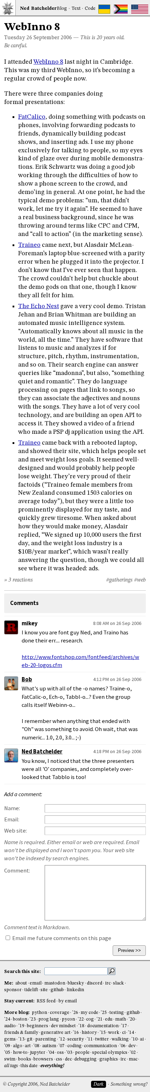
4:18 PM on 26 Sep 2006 (117, 751)
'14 (131, 1032)
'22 (81, 1019)
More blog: (17, 1012)
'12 (62, 1039)
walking (120, 1039)
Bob (27, 679)
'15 (103, 1032)
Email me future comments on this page (61, 938)
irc (108, 983)
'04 (51, 1052)
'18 (81, 1026)
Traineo (29, 245)
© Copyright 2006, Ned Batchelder (36, 1084)
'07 (62, 1046)
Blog (62, 8)
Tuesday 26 (18, 38)
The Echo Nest (38, 306)
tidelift (31, 990)
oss (60, 1052)
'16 (76, 1032)
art (28, 1046)
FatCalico (31, 117)
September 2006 (52, 38)
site (44, 990)
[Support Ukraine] (104, 9)
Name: (12, 808)
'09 (7, 1046)
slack (118, 983)
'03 (69, 1052)
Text (76, 8)
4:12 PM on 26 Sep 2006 (117, 679)
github (57, 990)
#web (140, 580)
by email (68, 1001)
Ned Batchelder (42, 751)
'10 (134, 1039)
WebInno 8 (48, 62)
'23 (33, 1019)
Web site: (15, 830)
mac (133, 1059)
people (82, 1052)
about (21, 983)
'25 (104, 1012)
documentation (103, 1026)
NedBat (38, 8)
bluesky (76, 983)
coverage (59, 1012)
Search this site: (23, 971)
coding (74, 1046)
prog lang (48, 1019)
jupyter (37, 1052)
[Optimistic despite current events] (139, 9)
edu (108, 1019)
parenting (45, 1039)
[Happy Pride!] (121, 9)
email (36, 983)
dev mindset (63, 1026)
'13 (21, 1039)
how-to (20, 1052)
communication (100, 1046)
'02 (133, 1052)
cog (90, 1019)
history (89, 1032)
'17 (124, 1026)
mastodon (54, 983)
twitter (102, 1039)
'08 (36, 1046)
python (39, 1012)
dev (132, 1046)
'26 (75, 1012)
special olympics (109, 1052)
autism (49, 1046)
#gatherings (119, 580)
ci (124, 1032)
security (75, 1039)
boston (20, 1019)
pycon (68, 1019)
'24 (7, 1019)
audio (10, 1026)
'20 (132, 1019)
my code (89, 1012)
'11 (90, 1039)
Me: (9, 983)
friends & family (21, 1032)
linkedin (75, 990)
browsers (43, 1059)
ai (142, 1039)
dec (68, 1059)
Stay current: (20, 1001)
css (59, 1059)
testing (117, 1012)
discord (94, 983)
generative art (55, 1032)
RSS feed (46, 1001)
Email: (11, 819)
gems (10, 1039)
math (120, 1019)
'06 (123, 1046)
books (24, 1059)
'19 (21, 1026)
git (29, 1039)
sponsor (13, 990)
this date (29, 1066)
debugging (85, 1059)
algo (17, 1046)
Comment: (17, 870)
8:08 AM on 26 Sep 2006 (117, 623)
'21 (100, 1019)
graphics (108, 1059)
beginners (37, 1026)
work (113, 1032)
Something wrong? (129, 1084)
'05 (7, 1052)
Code (90, 8)
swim (9, 1059)
